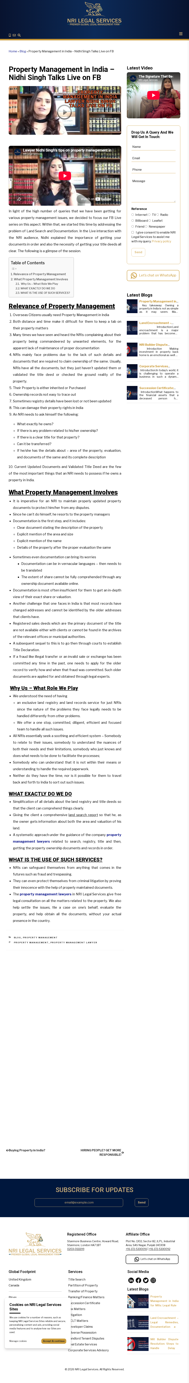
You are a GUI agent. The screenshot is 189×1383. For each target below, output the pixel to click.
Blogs (13, 1297)
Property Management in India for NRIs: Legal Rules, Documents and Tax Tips (164, 1305)
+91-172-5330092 (159, 1248)
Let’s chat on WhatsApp (157, 275)
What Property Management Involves (41, 279)
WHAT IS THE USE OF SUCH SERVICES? (45, 293)
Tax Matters (76, 1309)
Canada (14, 1285)
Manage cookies (18, 1341)
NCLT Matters (78, 1321)
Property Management (40, 937)
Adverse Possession (82, 1332)
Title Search (76, 1279)
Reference (139, 209)
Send (138, 252)
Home (13, 51)
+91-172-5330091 (136, 1248)
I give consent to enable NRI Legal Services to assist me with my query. (153, 237)
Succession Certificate (84, 1303)
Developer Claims (80, 1326)
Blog (23, 51)
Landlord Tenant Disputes (86, 1338)
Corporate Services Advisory (88, 1350)
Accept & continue (54, 1341)
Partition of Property (83, 1285)
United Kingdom (20, 1279)
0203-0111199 (75, 1248)
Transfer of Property (82, 1291)
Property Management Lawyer (73, 942)
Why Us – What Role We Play (39, 283)
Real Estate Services (82, 1344)
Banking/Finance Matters (86, 1297)
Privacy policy (161, 241)
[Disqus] (65, 996)
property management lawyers (45, 894)
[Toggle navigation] (181, 33)
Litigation (75, 1315)
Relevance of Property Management (39, 274)
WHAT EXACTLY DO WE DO (37, 288)
